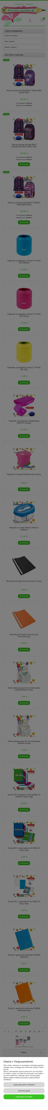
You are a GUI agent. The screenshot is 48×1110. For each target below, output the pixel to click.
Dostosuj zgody (24, 1091)
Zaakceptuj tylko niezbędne (24, 1085)
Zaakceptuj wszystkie (24, 1097)
